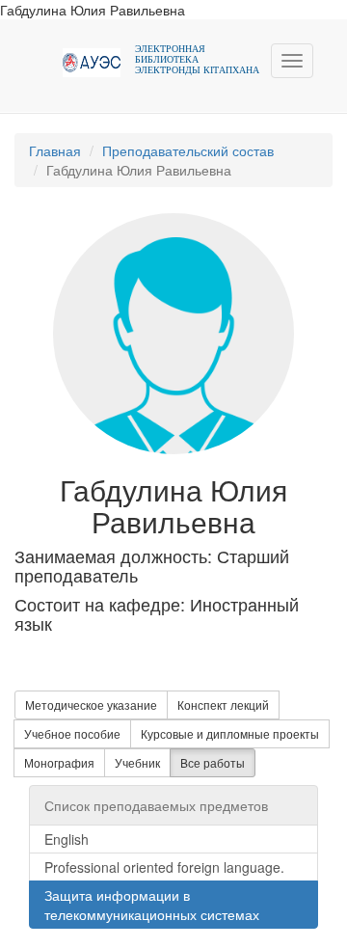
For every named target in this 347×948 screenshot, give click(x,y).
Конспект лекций (223, 704)
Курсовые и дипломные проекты (230, 733)
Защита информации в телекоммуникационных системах (151, 904)
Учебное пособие (72, 733)
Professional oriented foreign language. (164, 867)
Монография (59, 762)
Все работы (212, 762)
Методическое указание (91, 704)
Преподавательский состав (188, 150)
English (66, 839)
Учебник (137, 762)
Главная (55, 150)
